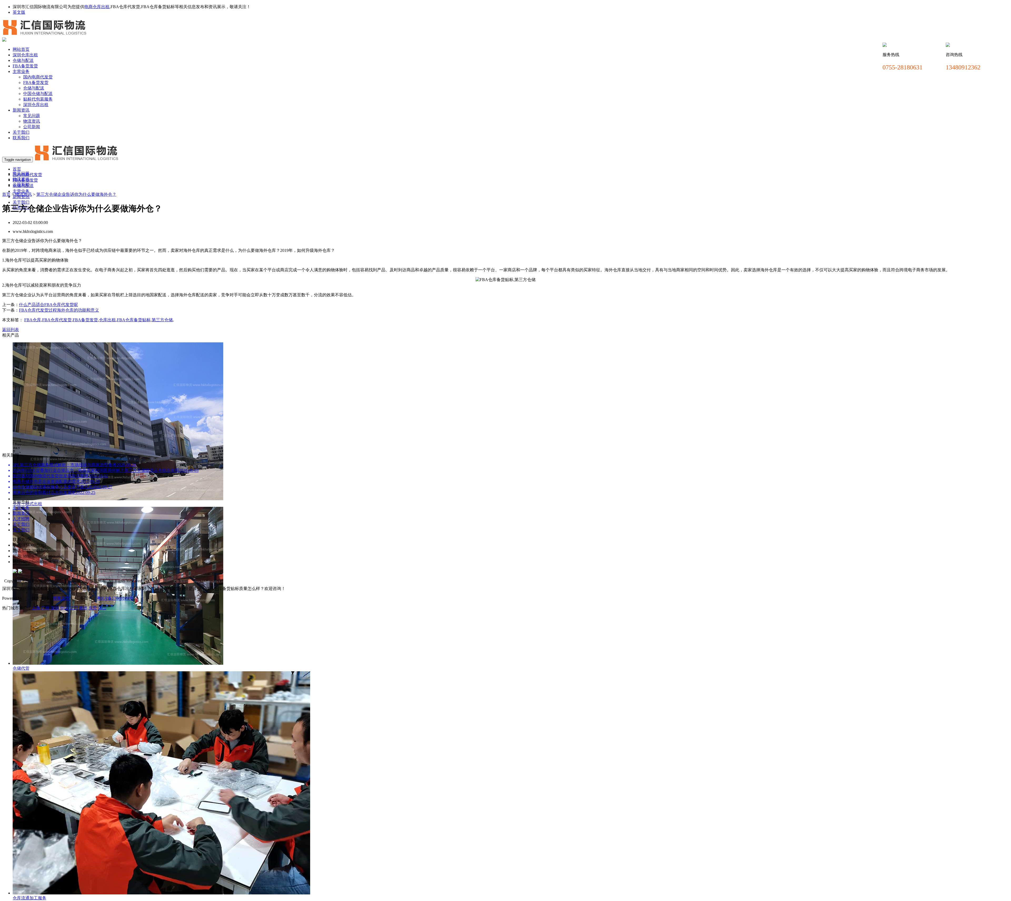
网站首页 (21, 49)
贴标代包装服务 (38, 99)
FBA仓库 (32, 320)
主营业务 (21, 71)
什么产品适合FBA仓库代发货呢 (48, 304)
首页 (17, 169)
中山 (64, 608)
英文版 (19, 12)
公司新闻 (31, 126)
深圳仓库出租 (25, 55)
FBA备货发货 (25, 66)
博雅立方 (61, 598)
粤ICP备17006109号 (115, 598)
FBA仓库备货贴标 (134, 320)
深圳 (55, 608)
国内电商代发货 (38, 77)
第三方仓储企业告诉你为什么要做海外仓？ (76, 194)
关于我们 (21, 132)
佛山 (102, 608)
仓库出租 (107, 320)
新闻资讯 (21, 110)
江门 (74, 608)
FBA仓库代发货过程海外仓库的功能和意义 (59, 310)
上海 (36, 608)
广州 (45, 608)
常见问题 (31, 115)
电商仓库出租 (97, 6)
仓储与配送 (23, 60)
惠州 (83, 608)
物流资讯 (31, 121)
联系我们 (21, 138)
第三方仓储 (162, 320)
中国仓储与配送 (38, 93)
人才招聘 (21, 519)
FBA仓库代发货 (57, 320)
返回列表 (10, 329)
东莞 (92, 608)
